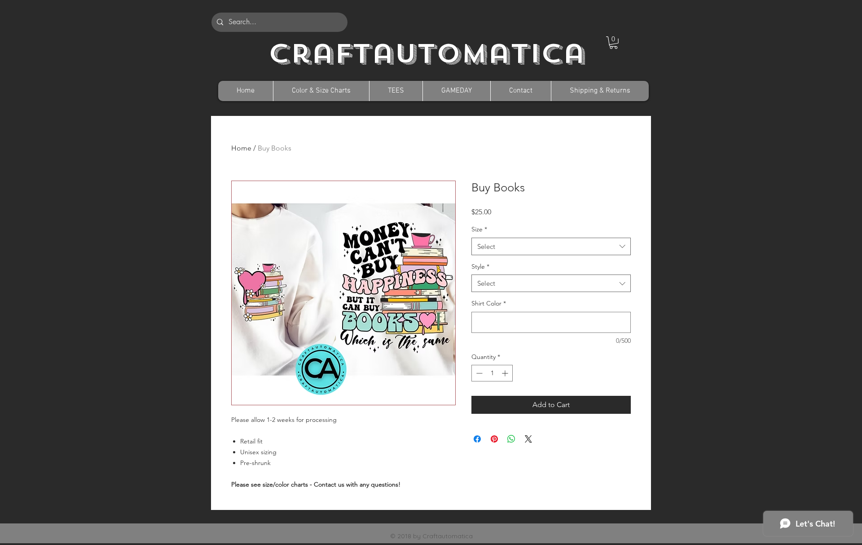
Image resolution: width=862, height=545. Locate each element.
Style (480, 266)
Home (241, 148)
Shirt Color (488, 303)
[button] (613, 42)
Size (479, 229)
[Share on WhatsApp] (511, 439)
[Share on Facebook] (477, 439)
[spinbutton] (492, 373)
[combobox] (551, 246)
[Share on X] (528, 439)
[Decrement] (478, 373)
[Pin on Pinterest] (494, 439)
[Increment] (505, 373)
